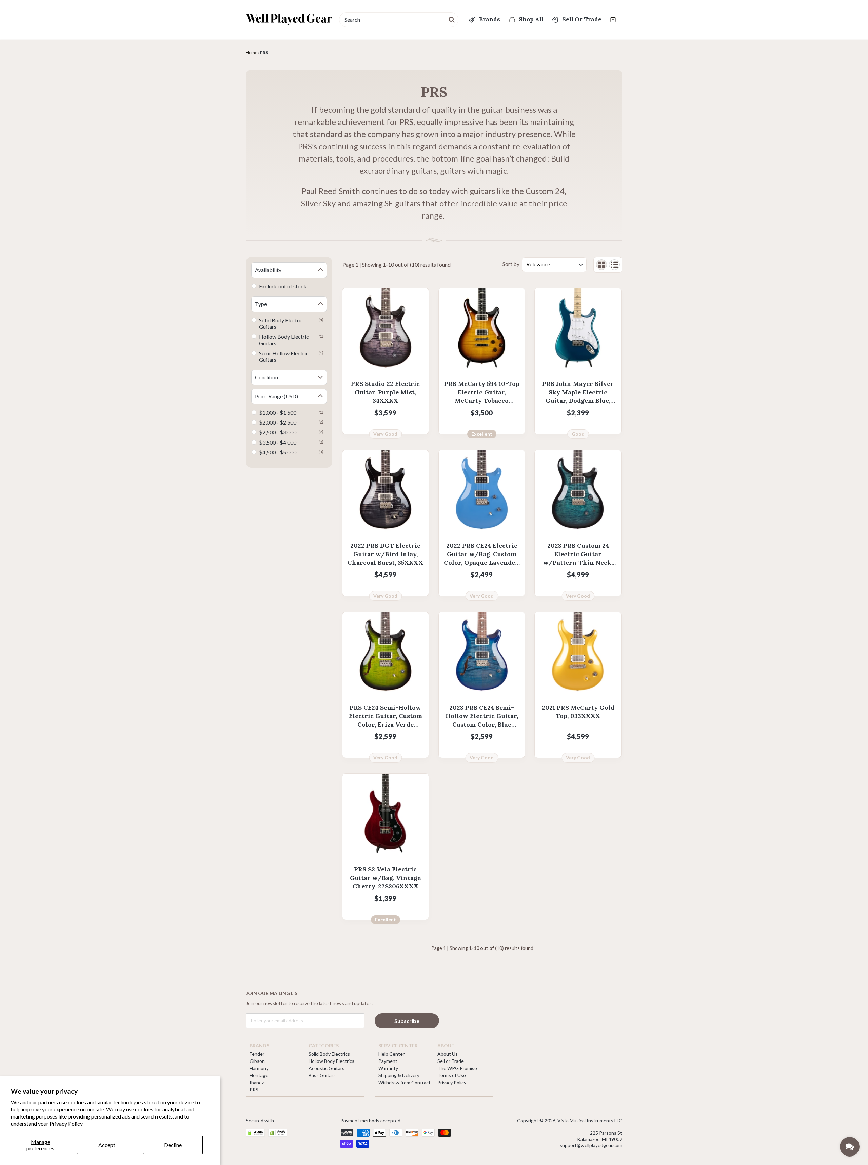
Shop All (531, 19)
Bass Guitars (322, 1075)
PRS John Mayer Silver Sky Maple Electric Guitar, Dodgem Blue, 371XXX (578, 392)
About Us (447, 1054)
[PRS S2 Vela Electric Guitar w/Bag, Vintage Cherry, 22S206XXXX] (385, 817)
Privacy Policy (66, 1123)
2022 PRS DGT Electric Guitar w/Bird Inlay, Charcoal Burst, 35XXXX (385, 554)
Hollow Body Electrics (331, 1061)
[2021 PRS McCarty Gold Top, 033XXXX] (578, 655)
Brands (489, 19)
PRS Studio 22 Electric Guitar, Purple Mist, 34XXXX (385, 392)
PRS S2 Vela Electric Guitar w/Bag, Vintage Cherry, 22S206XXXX (385, 877)
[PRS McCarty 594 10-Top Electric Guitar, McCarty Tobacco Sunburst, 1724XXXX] (482, 331)
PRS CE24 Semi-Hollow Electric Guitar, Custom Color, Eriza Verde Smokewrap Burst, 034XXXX (385, 716)
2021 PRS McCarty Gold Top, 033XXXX (578, 711)
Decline (173, 1145)
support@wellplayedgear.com (591, 1145)
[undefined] (452, 19)
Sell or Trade (450, 1061)
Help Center (391, 1054)
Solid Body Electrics (329, 1054)
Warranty (388, 1068)
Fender (257, 1054)
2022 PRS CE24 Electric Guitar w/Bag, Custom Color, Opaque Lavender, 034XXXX (481, 554)
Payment (387, 1061)
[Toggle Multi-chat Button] (850, 1147)
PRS (254, 1089)
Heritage (259, 1075)
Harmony (259, 1068)
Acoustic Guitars (326, 1068)
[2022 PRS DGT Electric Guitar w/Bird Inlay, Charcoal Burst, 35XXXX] (385, 493)
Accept (106, 1145)
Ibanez (257, 1082)
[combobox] (398, 19)
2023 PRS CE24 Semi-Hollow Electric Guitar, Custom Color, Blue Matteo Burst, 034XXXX (481, 716)
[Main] (289, 19)
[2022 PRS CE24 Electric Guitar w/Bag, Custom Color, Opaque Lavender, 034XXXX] (482, 493)
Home (251, 52)
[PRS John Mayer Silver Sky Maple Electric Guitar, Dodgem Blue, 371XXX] (578, 331)
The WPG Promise (457, 1068)
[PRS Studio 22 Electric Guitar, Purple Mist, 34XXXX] (385, 331)
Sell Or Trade (581, 19)
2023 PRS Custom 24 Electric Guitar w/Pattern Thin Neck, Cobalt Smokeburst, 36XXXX (578, 554)
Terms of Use (451, 1075)
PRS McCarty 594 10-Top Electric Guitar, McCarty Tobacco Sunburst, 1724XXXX (481, 392)
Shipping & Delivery (398, 1075)
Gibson (257, 1061)
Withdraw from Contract (404, 1082)
